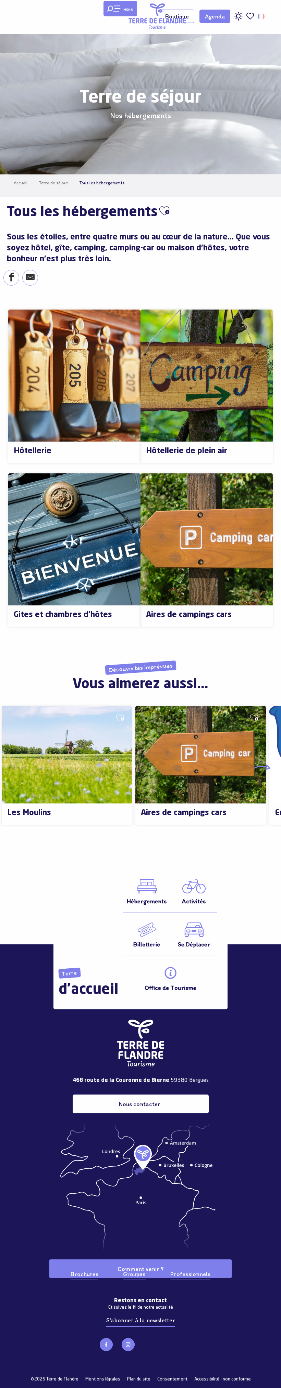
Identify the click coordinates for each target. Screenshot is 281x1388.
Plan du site (138, 1379)
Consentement (172, 1379)
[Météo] (238, 18)
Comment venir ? (140, 1268)
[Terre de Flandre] (157, 16)
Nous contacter (139, 1104)
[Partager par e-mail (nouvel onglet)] (30, 278)
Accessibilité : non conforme (222, 1379)
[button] (261, 16)
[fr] (261, 16)
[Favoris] (250, 16)
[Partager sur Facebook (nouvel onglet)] (11, 278)
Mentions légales (102, 1379)
